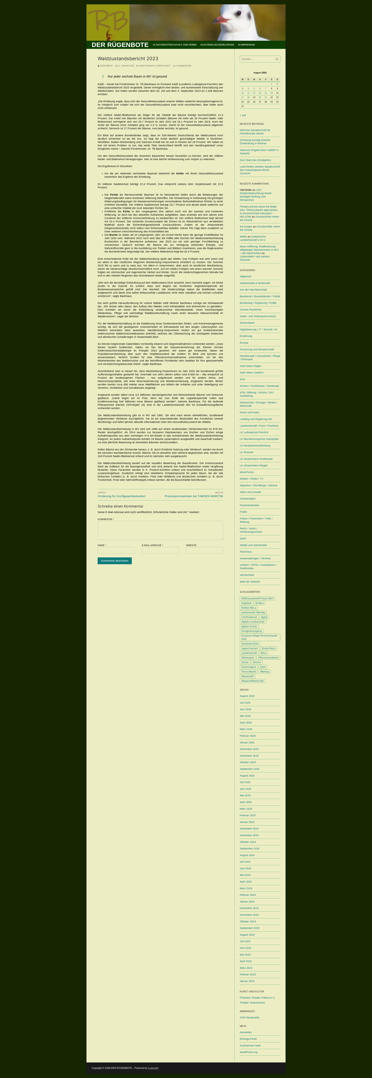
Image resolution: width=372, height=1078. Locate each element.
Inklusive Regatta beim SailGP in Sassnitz (259, 152)
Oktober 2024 (248, 842)
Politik (243, 511)
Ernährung (246, 336)
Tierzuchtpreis (248, 671)
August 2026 (247, 696)
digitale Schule (249, 626)
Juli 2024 (245, 861)
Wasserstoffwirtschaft (252, 681)
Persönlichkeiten (249, 505)
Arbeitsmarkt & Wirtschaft (154, 66)
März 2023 (246, 967)
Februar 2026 (248, 735)
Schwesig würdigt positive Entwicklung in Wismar (255, 142)
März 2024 (246, 888)
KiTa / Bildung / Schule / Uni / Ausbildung (257, 394)
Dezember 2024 (249, 828)
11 (248, 93)
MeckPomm (247, 472)
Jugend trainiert (249, 648)
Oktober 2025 (248, 762)
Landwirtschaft (249, 653)
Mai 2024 (245, 875)
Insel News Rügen (250, 366)
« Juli (243, 115)
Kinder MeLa (268, 648)
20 (260, 97)
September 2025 (250, 769)
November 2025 (249, 755)
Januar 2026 (247, 742)
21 (266, 97)
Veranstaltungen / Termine (255, 558)
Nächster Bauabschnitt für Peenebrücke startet (255, 132)
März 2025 (246, 808)
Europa (244, 342)
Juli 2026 (245, 702)
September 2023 (250, 928)
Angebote (246, 603)
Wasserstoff (247, 676)
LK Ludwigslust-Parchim (254, 432)
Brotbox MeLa (248, 608)
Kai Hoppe (246, 226)
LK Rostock (246, 452)
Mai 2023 (245, 954)
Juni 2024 (245, 868)
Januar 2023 (247, 981)
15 (271, 93)
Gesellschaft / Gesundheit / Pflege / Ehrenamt (260, 358)
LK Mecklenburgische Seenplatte (259, 439)
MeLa (264, 653)
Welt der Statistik (250, 581)
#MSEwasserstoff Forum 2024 (257, 598)
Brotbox (259, 603)
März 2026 (246, 729)
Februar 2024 (248, 894)
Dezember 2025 (249, 749)
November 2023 (249, 914)
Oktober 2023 (248, 921)
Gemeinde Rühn (250, 643)
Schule (245, 662)
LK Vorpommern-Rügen (254, 465)
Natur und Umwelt (250, 492)
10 (242, 93)
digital (264, 617)
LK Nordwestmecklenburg (255, 445)
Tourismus (246, 551)
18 (248, 97)
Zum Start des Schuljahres (255, 160)
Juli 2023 (245, 941)
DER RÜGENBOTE (120, 44)
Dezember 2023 (249, 908)
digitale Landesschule (253, 622)
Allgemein (246, 276)
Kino (242, 379)
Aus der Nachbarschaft (253, 289)
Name (102, 545)
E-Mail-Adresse (152, 545)
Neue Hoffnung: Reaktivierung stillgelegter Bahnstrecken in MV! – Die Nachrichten (259, 250)
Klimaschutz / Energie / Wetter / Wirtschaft (258, 404)
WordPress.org (249, 1052)
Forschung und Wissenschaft (257, 349)
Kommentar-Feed (250, 1045)
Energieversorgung (251, 631)
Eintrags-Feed (248, 1038)
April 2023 (246, 961)
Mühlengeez (247, 657)
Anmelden (246, 1032)
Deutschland (247, 322)
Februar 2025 (248, 815)
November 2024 (249, 835)
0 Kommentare (183, 66)
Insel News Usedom (251, 372)
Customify (153, 1068)
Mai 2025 (245, 795)
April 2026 (246, 722)
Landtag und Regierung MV (256, 419)
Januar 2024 (247, 901)
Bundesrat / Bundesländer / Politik (260, 296)
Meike (243, 236)
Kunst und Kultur (250, 412)
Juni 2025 (245, 788)
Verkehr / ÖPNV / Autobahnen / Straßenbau (258, 567)
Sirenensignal (248, 667)
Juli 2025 (245, 782)
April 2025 (246, 802)
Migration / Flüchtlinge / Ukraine (259, 485)
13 (260, 93)
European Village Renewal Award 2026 (259, 637)
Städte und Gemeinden (253, 545)
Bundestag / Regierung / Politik (258, 302)
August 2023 (247, 934)
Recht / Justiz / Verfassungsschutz (251, 530)
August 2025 (247, 775)
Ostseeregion (248, 498)
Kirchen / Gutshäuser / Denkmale (259, 385)
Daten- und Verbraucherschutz (258, 316)
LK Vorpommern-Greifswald (256, 458)
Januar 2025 (247, 822)
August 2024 (247, 855)
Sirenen (257, 662)
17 (242, 97)
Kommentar (106, 519)
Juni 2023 (245, 948)
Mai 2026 (245, 715)
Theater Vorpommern (252, 1002)
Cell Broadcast (249, 617)
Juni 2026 (245, 709)
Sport (243, 538)
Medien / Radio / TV (251, 478)
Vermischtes (247, 575)
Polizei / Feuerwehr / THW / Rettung (256, 520)
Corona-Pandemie (250, 309)
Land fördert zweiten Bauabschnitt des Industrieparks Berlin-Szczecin (260, 170)
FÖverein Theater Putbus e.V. (257, 997)
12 (254, 93)
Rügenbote (106, 66)
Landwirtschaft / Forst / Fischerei (259, 425)
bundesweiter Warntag (253, 612)
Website (191, 545)
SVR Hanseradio (250, 1017)
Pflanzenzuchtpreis (268, 657)
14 (266, 93)
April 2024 (246, 881)
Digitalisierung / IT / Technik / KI (258, 329)
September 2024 (250, 848)
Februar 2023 (248, 974)
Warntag (264, 671)
